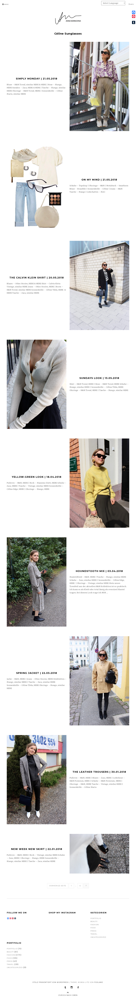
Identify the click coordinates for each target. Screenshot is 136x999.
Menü (6, 4)
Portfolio (96, 918)
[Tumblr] (134, 22)
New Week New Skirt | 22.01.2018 (36, 849)
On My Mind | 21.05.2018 (99, 179)
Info (132, 4)
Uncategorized (98, 937)
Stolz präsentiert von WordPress (51, 982)
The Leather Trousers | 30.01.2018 (99, 771)
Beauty (94, 921)
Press (93, 931)
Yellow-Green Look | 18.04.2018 (36, 476)
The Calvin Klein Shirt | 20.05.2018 (36, 277)
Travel (94, 934)
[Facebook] (134, 12)
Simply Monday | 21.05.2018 (36, 78)
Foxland (98, 982)
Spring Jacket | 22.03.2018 (36, 673)
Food (93, 928)
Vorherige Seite (57, 886)
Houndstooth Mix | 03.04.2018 (99, 571)
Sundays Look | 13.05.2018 (99, 378)
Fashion (95, 925)
